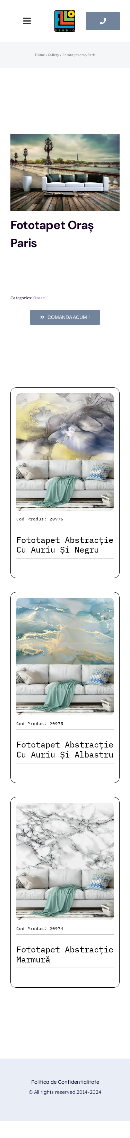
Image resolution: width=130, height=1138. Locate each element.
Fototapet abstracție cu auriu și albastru (64, 749)
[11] (64, 14)
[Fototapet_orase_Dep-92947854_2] (65, 172)
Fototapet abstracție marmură (64, 954)
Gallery (53, 55)
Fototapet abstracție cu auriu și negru (64, 544)
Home (40, 55)
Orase (39, 298)
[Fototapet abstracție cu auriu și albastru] (65, 604)
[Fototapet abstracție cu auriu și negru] (65, 399)
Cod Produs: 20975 (39, 723)
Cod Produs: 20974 (39, 928)
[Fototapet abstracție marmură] (65, 809)
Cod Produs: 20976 (39, 518)
